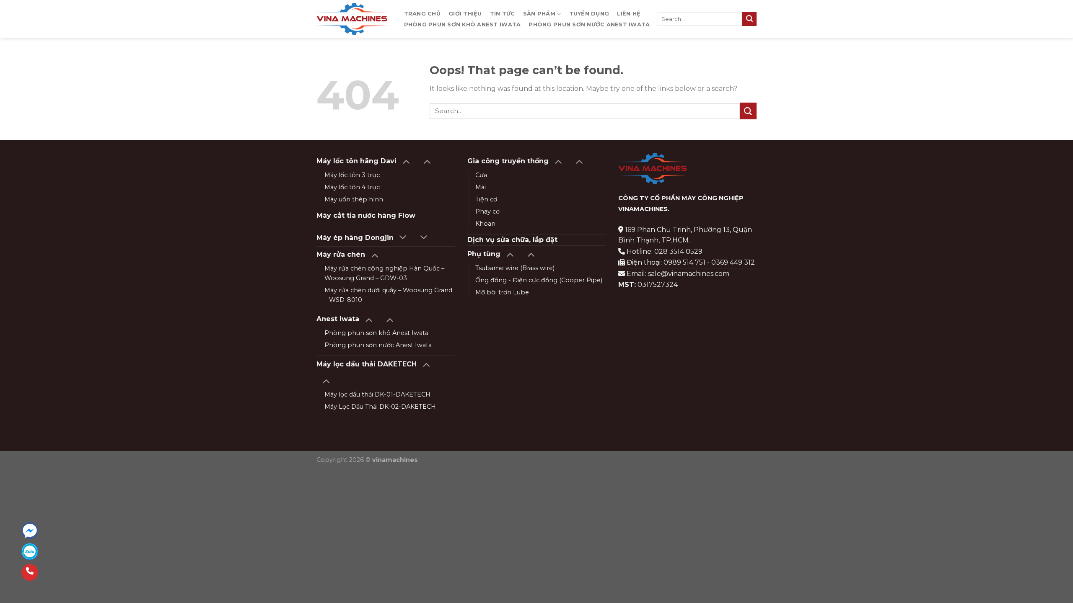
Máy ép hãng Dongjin (355, 238)
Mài (480, 187)
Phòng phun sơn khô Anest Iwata (462, 24)
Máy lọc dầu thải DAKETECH (366, 364)
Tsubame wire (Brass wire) (515, 268)
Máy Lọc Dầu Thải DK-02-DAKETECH (380, 406)
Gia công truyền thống (508, 161)
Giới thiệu (465, 13)
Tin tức (502, 13)
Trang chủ (422, 13)
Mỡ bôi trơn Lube (502, 292)
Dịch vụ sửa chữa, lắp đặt (512, 240)
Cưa (481, 175)
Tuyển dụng (589, 13)
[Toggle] (406, 161)
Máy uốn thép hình (353, 199)
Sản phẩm (539, 13)
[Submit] (749, 19)
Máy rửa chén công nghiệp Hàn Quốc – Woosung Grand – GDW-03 (384, 273)
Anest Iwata (337, 319)
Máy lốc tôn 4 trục (352, 187)
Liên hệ (628, 13)
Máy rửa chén (340, 254)
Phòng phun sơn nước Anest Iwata (589, 24)
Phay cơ (487, 211)
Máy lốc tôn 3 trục (352, 175)
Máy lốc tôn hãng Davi (356, 161)
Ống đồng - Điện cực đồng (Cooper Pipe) (538, 280)
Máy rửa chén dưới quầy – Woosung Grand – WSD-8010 (388, 295)
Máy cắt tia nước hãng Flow (365, 215)
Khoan (485, 223)
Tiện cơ (486, 199)
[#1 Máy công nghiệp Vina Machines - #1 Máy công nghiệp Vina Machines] (351, 19)
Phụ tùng (483, 254)
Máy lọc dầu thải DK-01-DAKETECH (377, 394)
